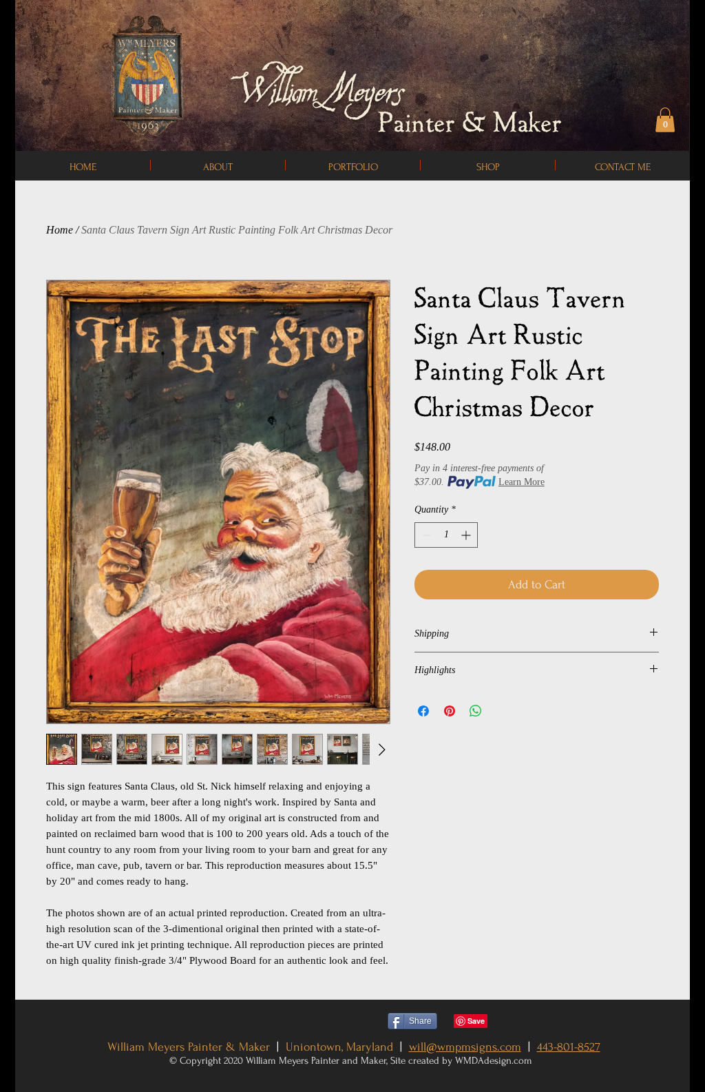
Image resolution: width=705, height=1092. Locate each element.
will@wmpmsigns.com (465, 1046)
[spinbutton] (446, 535)
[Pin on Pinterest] (449, 711)
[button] (665, 119)
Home (59, 230)
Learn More (521, 482)
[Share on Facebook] (423, 711)
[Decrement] (425, 535)
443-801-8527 (568, 1046)
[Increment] (467, 535)
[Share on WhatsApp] (475, 711)
